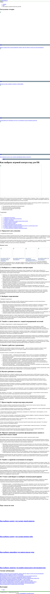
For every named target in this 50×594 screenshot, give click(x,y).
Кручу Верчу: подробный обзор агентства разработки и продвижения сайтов (17, 582)
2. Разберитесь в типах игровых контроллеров (13, 218)
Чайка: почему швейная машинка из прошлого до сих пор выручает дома (16, 580)
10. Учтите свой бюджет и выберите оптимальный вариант (15, 228)
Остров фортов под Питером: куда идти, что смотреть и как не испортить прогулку (18, 120)
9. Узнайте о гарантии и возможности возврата (13, 226)
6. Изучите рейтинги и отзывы (10, 223)
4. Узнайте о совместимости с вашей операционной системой (16, 221)
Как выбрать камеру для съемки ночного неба (16, 536)
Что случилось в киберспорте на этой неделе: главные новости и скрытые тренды (18, 581)
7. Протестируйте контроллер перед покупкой (13, 224)
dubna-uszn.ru (31, 593)
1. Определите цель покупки (9, 217)
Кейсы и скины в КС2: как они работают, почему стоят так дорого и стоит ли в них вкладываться (22, 47)
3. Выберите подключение (9, 219)
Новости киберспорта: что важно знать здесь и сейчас (12, 584)
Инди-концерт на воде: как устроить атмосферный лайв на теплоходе (15, 156)
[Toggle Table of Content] (1, 215)
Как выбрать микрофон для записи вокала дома (17, 552)
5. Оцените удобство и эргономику (10, 222)
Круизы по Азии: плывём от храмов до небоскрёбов (11, 83)
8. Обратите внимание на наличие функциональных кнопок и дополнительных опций (21, 225)
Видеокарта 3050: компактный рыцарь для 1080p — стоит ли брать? (15, 579)
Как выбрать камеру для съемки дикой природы (17, 521)
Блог (1, 44)
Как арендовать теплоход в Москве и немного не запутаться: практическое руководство (19, 578)
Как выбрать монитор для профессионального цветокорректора (23, 568)
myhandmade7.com (24, 593)
